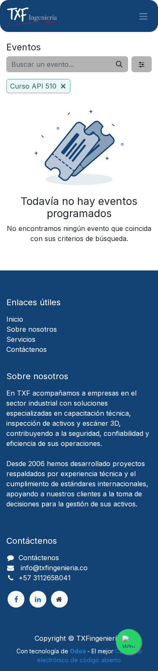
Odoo (78, 651)
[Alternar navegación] (143, 16)
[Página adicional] (59, 599)
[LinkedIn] (37, 599)
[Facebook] (16, 599)
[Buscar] (119, 64)
